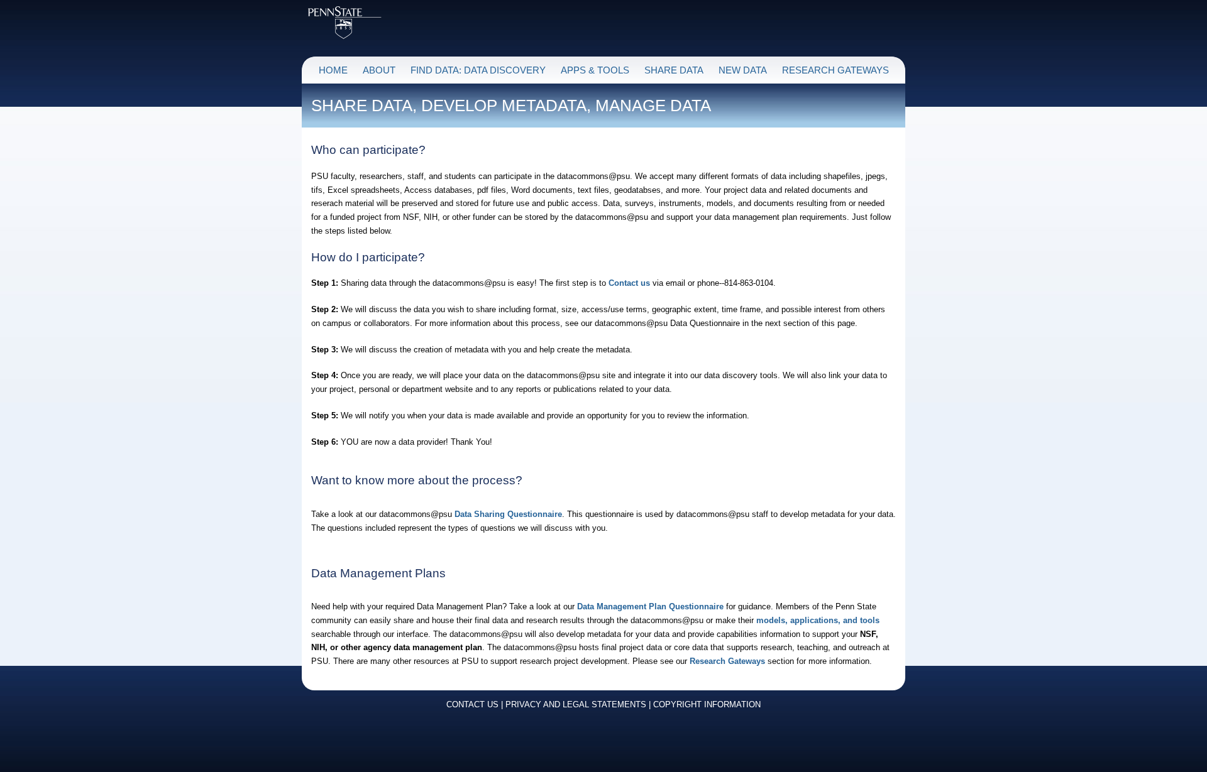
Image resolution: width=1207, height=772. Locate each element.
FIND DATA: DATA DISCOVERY (478, 70)
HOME (333, 70)
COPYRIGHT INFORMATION (707, 704)
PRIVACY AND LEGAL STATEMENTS (575, 704)
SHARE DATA (673, 70)
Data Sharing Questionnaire (508, 514)
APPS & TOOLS (595, 70)
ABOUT (379, 70)
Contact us (629, 283)
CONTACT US (472, 704)
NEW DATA (743, 70)
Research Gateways (727, 661)
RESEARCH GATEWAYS (835, 70)
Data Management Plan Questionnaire (650, 606)
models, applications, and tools (817, 620)
